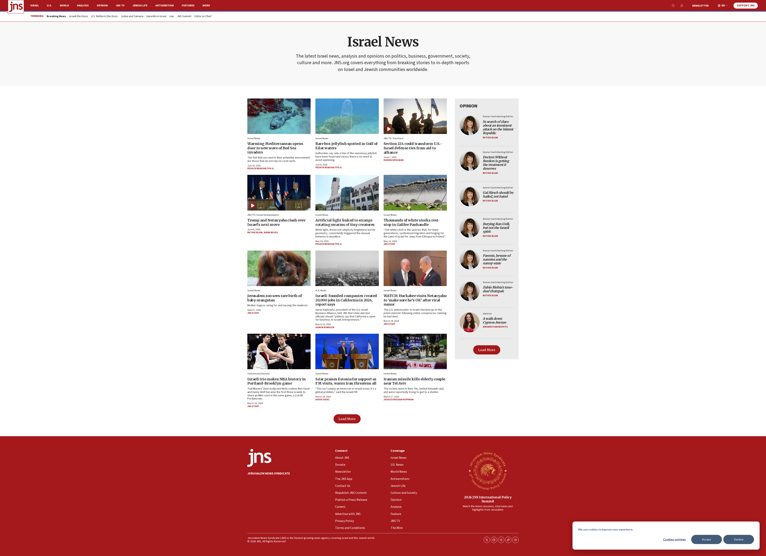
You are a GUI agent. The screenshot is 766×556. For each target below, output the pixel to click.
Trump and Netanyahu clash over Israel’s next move (276, 222)
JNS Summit (184, 16)
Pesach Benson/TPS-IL (260, 168)
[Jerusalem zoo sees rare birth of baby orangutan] (279, 268)
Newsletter (700, 6)
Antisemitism (164, 6)
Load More (347, 419)
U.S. (49, 6)
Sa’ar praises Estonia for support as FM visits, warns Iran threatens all (345, 381)
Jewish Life (139, 6)
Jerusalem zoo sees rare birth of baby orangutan (274, 297)
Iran (172, 16)
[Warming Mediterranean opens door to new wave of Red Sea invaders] (279, 116)
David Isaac (322, 399)
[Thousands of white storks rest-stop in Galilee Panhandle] (415, 192)
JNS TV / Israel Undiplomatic (263, 215)
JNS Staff (389, 244)
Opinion (102, 6)
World (64, 6)
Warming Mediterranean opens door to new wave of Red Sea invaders (275, 147)
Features (188, 6)
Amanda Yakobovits (495, 327)
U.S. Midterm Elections (104, 16)
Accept (706, 539)
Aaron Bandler (324, 327)
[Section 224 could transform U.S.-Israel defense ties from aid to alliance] (415, 116)
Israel (34, 6)
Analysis (83, 6)
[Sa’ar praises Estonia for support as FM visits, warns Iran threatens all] (347, 351)
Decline (738, 539)
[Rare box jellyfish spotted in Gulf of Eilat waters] (347, 116)
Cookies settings (674, 539)
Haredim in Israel (156, 16)
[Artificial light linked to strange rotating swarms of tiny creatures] (347, 192)
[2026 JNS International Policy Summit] (488, 470)
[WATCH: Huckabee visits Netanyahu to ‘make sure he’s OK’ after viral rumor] (415, 268)
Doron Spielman (394, 160)
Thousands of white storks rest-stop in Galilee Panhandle (412, 222)
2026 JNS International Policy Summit (488, 499)
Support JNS (746, 6)
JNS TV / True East (394, 138)
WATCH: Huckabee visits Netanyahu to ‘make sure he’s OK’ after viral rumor (415, 300)
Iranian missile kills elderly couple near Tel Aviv (414, 381)
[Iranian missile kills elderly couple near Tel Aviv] (415, 351)
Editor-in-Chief (202, 16)
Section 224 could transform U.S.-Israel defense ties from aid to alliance (413, 147)
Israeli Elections (78, 16)
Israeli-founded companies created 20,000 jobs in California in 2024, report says (346, 300)
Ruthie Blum (255, 232)
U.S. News (320, 290)
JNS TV (120, 6)
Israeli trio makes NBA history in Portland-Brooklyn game (276, 381)
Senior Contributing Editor (498, 116)
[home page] (16, 7)
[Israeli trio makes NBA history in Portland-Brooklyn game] (279, 351)
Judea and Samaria (132, 16)
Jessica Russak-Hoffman (399, 399)
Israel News (253, 138)
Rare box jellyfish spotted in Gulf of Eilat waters (346, 145)
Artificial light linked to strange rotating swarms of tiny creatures (345, 222)
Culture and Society (258, 373)
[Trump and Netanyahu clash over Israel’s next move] (279, 192)
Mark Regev (271, 232)
